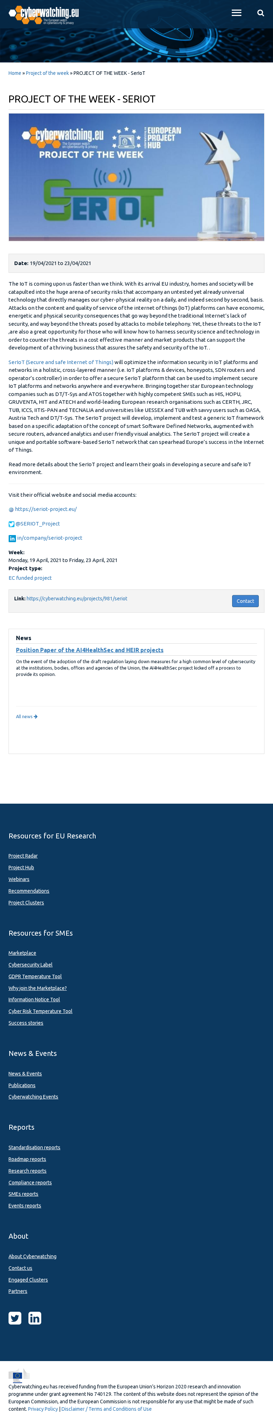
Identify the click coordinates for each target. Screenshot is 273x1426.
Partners (18, 1291)
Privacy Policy (43, 1409)
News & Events (25, 1074)
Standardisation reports (34, 1147)
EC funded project (30, 578)
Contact (245, 601)
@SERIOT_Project (38, 524)
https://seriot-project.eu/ (46, 509)
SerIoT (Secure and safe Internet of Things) (61, 362)
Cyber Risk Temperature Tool (41, 1011)
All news (25, 716)
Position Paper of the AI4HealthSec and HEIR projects (90, 650)
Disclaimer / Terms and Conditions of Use (106, 1409)
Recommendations (29, 891)
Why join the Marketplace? (38, 988)
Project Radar (23, 856)
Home (15, 73)
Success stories (26, 1023)
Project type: (26, 568)
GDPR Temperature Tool (35, 976)
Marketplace (22, 953)
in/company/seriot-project (49, 538)
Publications (22, 1085)
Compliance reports (30, 1182)
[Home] (48, 14)
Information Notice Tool (34, 999)
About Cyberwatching (33, 1256)
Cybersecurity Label (31, 965)
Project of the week (47, 73)
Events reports (25, 1205)
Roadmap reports (27, 1159)
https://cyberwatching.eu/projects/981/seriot (77, 598)
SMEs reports (23, 1194)
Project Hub (21, 867)
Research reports (28, 1171)
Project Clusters (26, 902)
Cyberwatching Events (33, 1097)
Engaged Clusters (28, 1280)
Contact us (20, 1268)
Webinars (19, 879)
